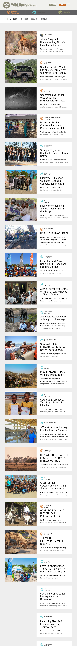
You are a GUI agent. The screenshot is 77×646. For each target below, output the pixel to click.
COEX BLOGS (44, 19)
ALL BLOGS (13, 19)
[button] (52, 5)
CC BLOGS (34, 19)
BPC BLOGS (24, 19)
